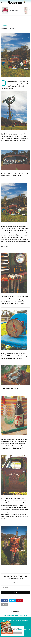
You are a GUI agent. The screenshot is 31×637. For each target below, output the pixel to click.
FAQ (29, 629)
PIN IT (16, 110)
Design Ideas (4, 25)
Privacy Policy (15, 625)
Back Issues (18, 620)
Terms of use (23, 625)
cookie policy (19, 629)
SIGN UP (15, 592)
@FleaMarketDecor (13, 615)
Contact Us (25, 620)
